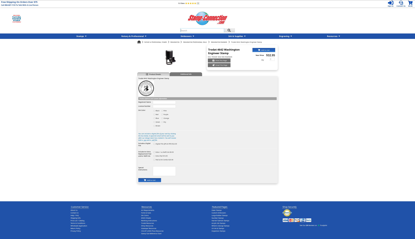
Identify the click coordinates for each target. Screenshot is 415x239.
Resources (332, 36)
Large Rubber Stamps (220, 215)
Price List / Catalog (77, 220)
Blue (157, 118)
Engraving (284, 36)
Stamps (80, 36)
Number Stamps (218, 218)
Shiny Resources (147, 226)
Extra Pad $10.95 (162, 156)
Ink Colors (145, 215)
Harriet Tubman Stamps (220, 220)
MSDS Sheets (146, 218)
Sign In (390, 6)
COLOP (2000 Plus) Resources (152, 231)
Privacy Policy (76, 231)
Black (157, 111)
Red (157, 114)
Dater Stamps (217, 210)
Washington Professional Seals (195, 42)
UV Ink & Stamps (218, 228)
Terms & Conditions (78, 223)
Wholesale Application (79, 226)
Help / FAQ (75, 215)
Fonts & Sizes (146, 213)
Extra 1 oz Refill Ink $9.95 (165, 152)
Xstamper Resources (148, 228)
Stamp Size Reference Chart (151, 233)
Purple (166, 114)
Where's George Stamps (220, 226)
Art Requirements (147, 210)
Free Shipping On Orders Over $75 (19, 3)
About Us (74, 210)
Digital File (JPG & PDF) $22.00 (166, 144)
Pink (165, 111)
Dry (165, 122)
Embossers (186, 36)
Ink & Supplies (236, 36)
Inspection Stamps (218, 231)
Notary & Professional (132, 36)
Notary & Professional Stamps (155, 42)
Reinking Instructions (149, 220)
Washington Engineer (219, 42)
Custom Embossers (219, 213)
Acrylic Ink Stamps (218, 223)
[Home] (139, 42)
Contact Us (401, 6)
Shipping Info (76, 218)
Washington (174, 42)
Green (158, 122)
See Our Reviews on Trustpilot (313, 225)
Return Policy (75, 228)
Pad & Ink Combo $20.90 (164, 160)
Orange (166, 118)
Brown (158, 126)
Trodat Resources (147, 223)
